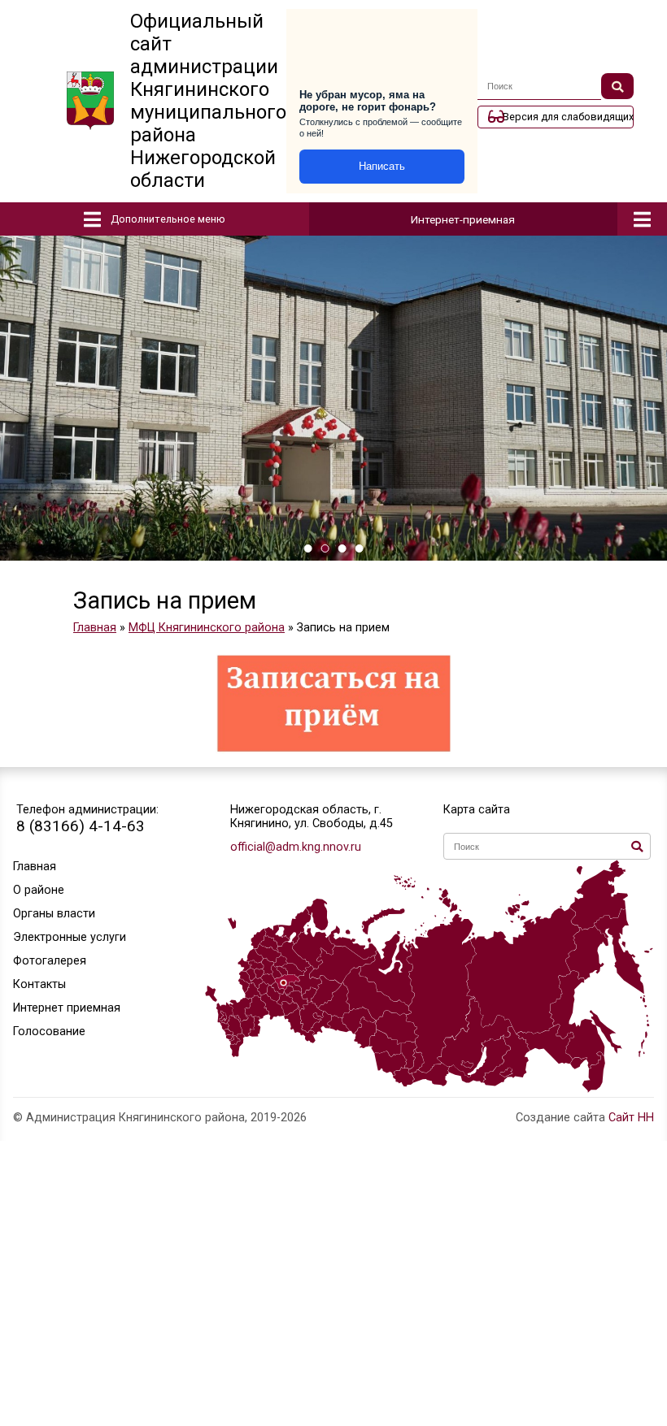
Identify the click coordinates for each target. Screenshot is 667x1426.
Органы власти (54, 914)
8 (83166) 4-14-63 (80, 826)
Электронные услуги (69, 937)
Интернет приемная (66, 1008)
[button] (307, 548)
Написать (382, 166)
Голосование (49, 1031)
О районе (38, 890)
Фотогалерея (49, 961)
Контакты (39, 984)
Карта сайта (476, 810)
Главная (34, 866)
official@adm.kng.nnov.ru (295, 847)
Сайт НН (631, 1118)
